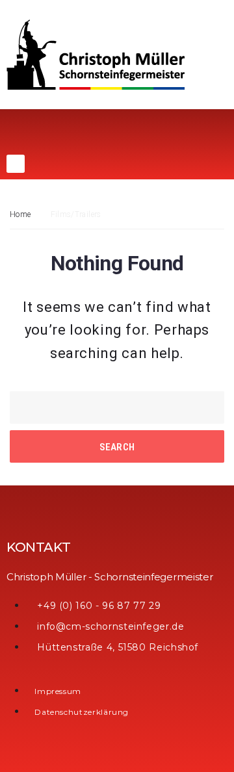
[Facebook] (15, 164)
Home (20, 214)
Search (117, 447)
